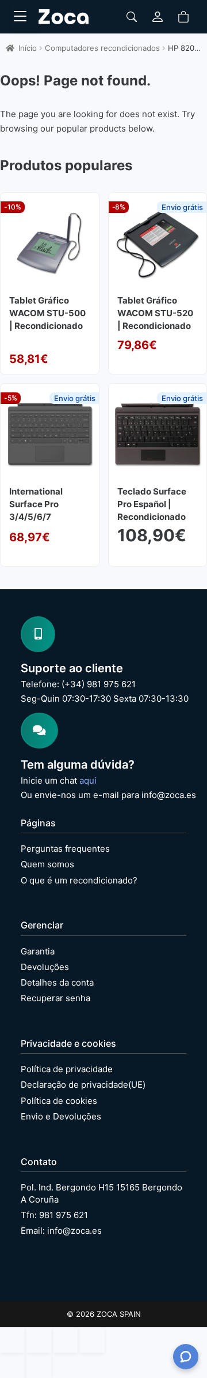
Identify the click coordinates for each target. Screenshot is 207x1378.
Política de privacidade (67, 1069)
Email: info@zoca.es (61, 1230)
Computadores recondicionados (102, 48)
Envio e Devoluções (61, 1116)
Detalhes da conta (57, 982)
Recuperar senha (55, 998)
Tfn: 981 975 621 (54, 1215)
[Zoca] (64, 16)
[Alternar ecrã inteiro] (38, 1340)
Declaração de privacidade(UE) (83, 1084)
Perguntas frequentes (65, 848)
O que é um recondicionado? (79, 880)
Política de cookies (59, 1100)
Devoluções (45, 966)
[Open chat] (185, 1356)
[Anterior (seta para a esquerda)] (12, 1365)
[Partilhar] (65, 1340)
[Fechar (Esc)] (92, 1340)
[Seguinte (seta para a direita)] (38, 1365)
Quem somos (47, 864)
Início (27, 48)
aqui (88, 780)
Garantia (38, 951)
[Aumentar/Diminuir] (12, 1340)
